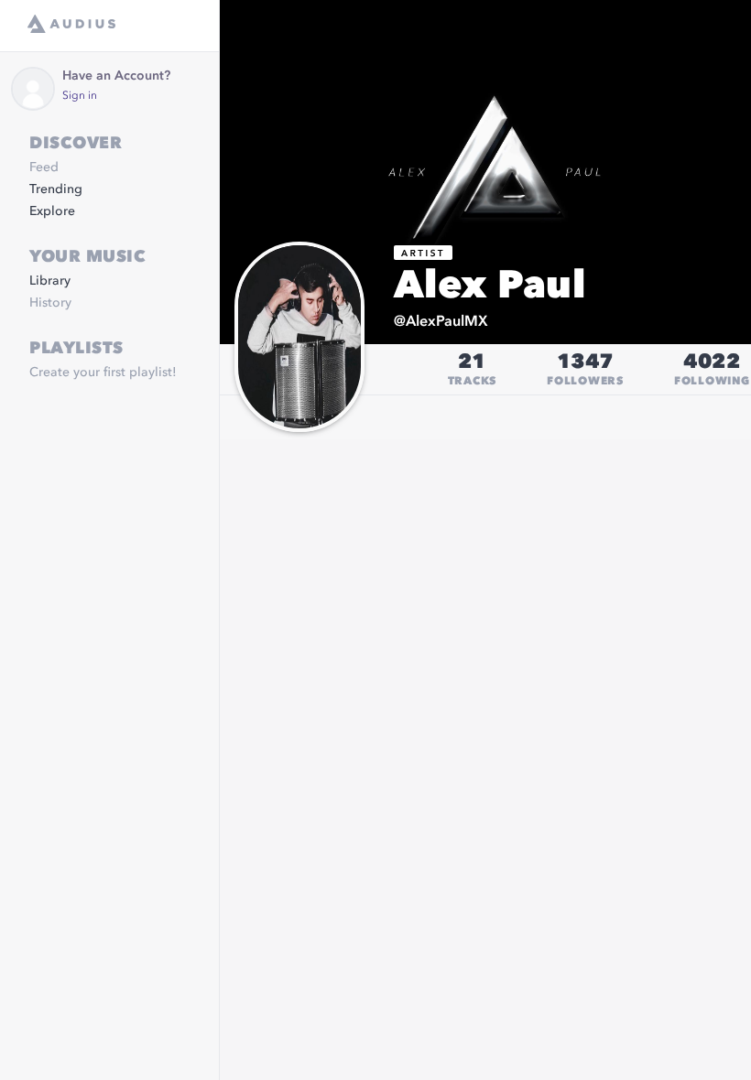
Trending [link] (55, 189)
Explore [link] (52, 211)
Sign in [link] (79, 96)
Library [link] (50, 281)
